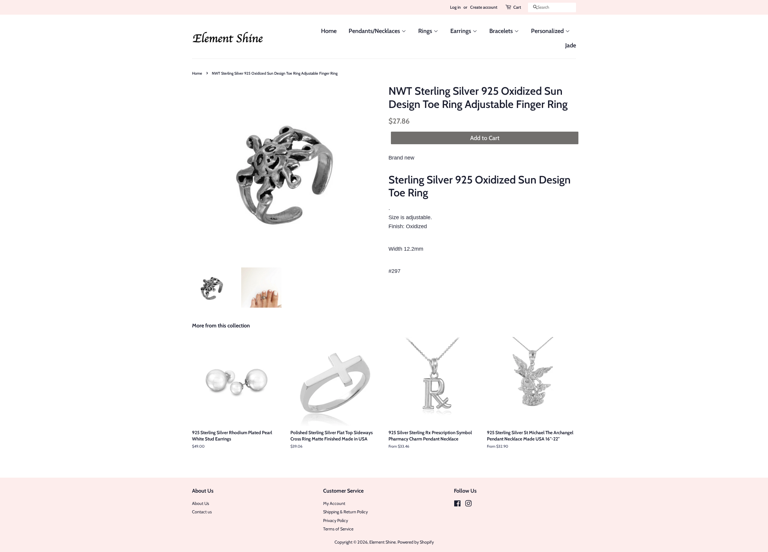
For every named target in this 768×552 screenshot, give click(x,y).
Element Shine (382, 542)
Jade (570, 45)
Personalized (548, 30)
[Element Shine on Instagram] (468, 504)
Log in (455, 7)
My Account (334, 503)
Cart (517, 7)
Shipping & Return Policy (345, 512)
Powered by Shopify (416, 542)
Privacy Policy (335, 520)
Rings (426, 30)
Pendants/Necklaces (375, 30)
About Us (200, 503)
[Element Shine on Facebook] (457, 504)
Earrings (461, 30)
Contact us (202, 512)
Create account (483, 7)
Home (329, 30)
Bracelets (501, 30)
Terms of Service (338, 529)
